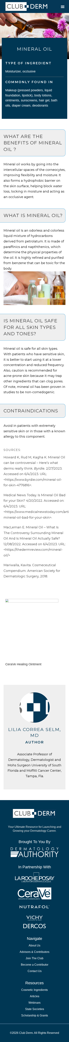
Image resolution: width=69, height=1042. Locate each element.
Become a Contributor (34, 964)
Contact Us (35, 971)
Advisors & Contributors (34, 951)
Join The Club (34, 958)
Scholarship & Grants (34, 1015)
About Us (34, 945)
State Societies (34, 1009)
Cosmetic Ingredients (34, 989)
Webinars (34, 1002)
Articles (34, 996)
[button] (62, 6)
